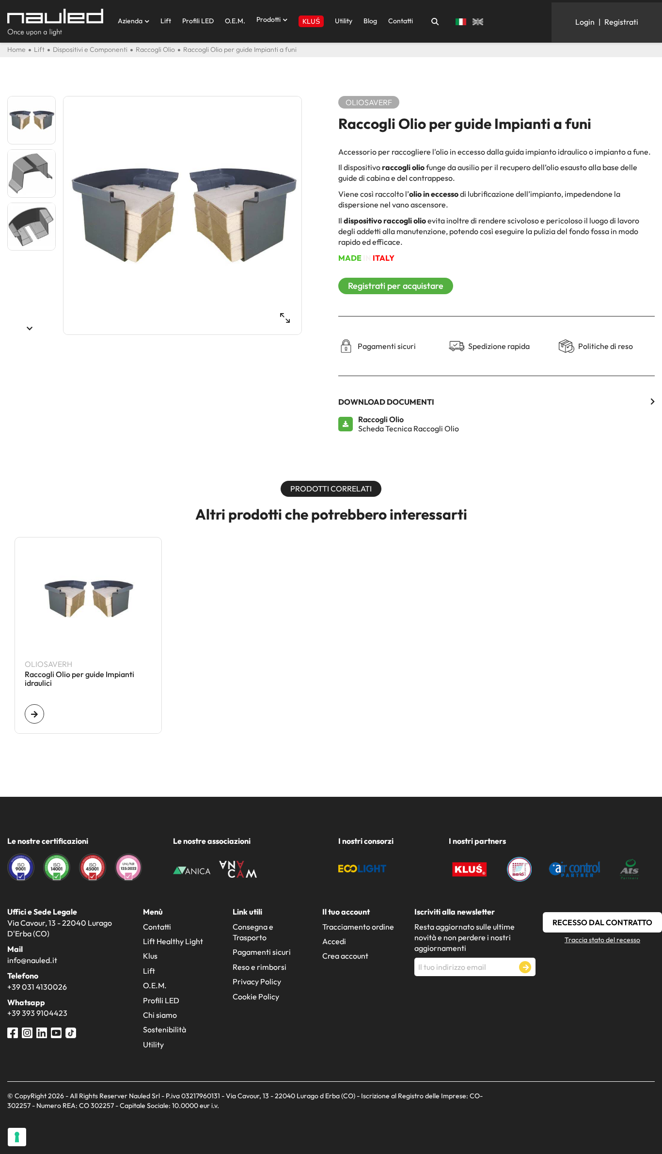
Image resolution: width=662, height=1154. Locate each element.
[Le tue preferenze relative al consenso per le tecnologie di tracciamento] (17, 1137)
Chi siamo (160, 1015)
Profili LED (198, 20)
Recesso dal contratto (602, 922)
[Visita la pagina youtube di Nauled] (56, 1032)
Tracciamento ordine (358, 927)
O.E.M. (235, 20)
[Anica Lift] (192, 869)
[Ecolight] (362, 867)
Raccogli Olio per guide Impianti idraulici (79, 679)
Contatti (400, 20)
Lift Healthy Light (173, 941)
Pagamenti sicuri (262, 952)
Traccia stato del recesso (602, 939)
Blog (370, 20)
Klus (150, 956)
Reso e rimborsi (259, 967)
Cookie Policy (256, 996)
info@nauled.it (32, 960)
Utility (343, 20)
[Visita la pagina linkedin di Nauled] (41, 1032)
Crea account (345, 956)
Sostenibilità (164, 1029)
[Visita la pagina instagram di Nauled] (27, 1032)
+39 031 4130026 (37, 987)
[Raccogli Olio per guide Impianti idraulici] (34, 714)
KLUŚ (311, 21)
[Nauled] (55, 22)
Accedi (334, 941)
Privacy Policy (257, 981)
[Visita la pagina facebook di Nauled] (12, 1032)
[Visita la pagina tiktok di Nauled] (70, 1032)
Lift (165, 20)
